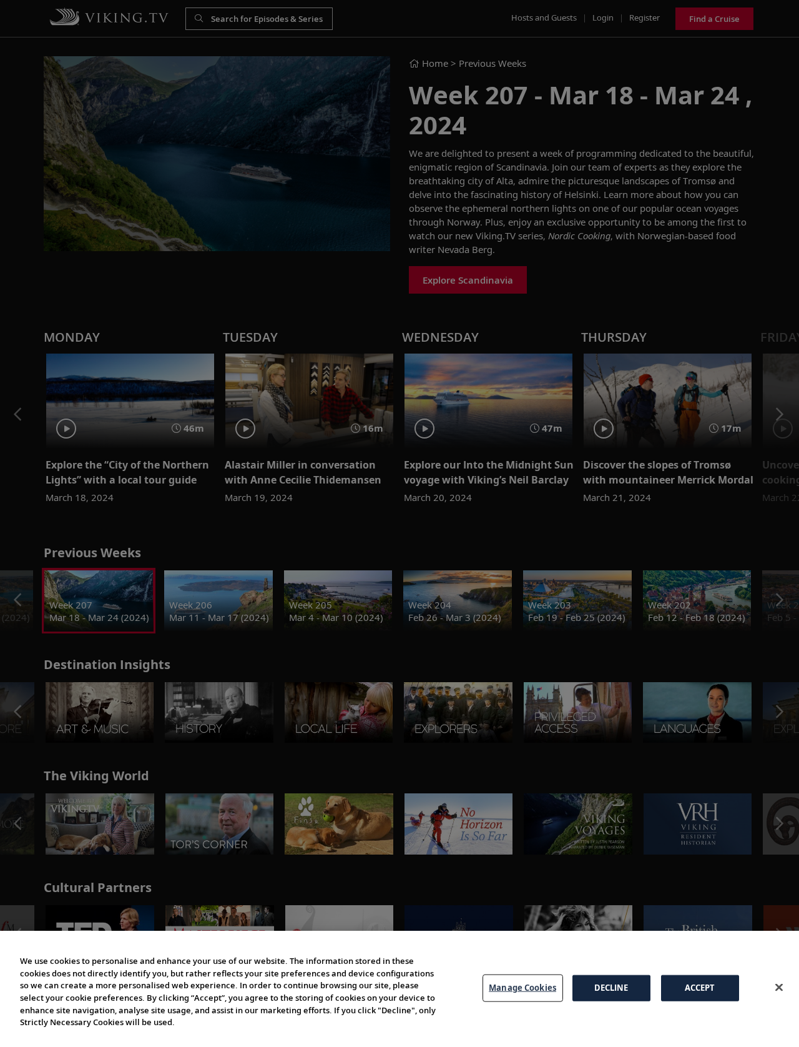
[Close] (779, 987)
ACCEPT (700, 987)
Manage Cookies (522, 987)
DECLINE (611, 987)
